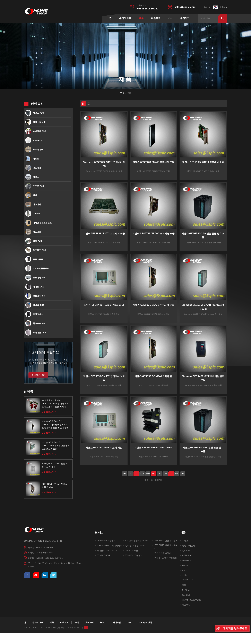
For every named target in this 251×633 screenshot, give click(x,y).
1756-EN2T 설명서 (133, 555)
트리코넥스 (38, 314)
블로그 (103, 622)
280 (148, 473)
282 (159, 473)
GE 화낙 (36, 213)
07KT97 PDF (103, 555)
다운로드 (156, 18)
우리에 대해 (125, 18)
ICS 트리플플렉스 (41, 268)
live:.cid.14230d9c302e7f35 (49, 558)
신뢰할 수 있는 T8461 (135, 545)
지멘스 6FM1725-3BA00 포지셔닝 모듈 (153, 233)
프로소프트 (38, 259)
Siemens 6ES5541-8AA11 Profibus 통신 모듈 (203, 307)
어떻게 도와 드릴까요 (43, 352)
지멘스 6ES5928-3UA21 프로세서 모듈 (153, 162)
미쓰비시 (37, 204)
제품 (141, 18)
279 (142, 473)
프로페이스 (38, 149)
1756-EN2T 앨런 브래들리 (166, 540)
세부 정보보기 (48, 412)
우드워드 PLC (39, 250)
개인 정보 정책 (145, 622)
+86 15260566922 (147, 8)
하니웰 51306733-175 (107, 550)
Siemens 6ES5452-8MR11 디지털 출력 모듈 (203, 378)
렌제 (35, 195)
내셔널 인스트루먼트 (42, 222)
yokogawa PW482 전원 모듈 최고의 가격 (55, 465)
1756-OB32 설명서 (162, 553)
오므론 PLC (38, 186)
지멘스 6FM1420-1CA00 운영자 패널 (104, 305)
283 (165, 473)
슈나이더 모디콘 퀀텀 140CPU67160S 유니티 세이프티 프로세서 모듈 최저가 (55, 403)
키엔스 (36, 177)
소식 (170, 18)
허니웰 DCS (38, 305)
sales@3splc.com (185, 7)
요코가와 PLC (39, 277)
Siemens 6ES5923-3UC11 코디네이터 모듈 (104, 164)
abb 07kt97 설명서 (106, 540)
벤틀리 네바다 (39, 296)
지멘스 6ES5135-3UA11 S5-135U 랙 (153, 447)
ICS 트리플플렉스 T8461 (136, 540)
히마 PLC (37, 241)
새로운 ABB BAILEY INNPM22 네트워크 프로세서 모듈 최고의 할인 (55, 445)
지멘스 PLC (38, 113)
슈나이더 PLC (39, 131)
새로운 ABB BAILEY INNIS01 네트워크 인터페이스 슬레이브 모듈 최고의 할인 (55, 424)
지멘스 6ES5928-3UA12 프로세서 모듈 (104, 233)
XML (130, 622)
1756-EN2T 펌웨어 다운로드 (166, 546)
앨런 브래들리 (39, 122)
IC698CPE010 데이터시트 (109, 545)
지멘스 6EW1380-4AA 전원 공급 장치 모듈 (203, 449)
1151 (177, 473)
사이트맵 (117, 622)
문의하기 (185, 18)
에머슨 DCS (38, 286)
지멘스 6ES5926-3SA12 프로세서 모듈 (153, 305)
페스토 (36, 158)
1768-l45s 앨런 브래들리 (165, 558)
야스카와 (37, 167)
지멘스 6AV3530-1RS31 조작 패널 (104, 447)
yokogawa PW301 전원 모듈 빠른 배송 (54, 485)
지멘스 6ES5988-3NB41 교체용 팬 (153, 376)
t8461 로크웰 (131, 550)
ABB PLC (38, 140)
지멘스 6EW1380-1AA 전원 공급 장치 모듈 (203, 235)
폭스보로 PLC (39, 323)
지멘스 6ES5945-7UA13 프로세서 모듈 (203, 162)
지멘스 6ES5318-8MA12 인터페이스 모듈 (104, 378)
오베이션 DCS (39, 332)
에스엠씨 (37, 232)
